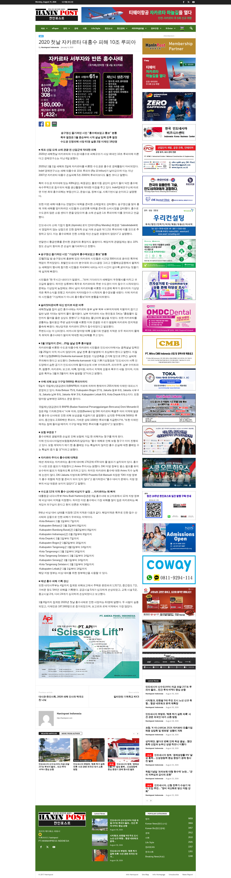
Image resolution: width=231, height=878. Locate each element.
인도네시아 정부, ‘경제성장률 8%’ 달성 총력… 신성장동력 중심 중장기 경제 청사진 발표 (123, 767)
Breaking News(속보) (154, 856)
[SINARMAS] (169, 440)
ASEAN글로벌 (138, 28)
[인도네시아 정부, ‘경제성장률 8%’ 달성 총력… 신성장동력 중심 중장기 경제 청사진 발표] (123, 750)
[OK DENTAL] (169, 190)
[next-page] (137, 733)
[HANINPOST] (169, 505)
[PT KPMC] (169, 158)
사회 (85, 28)
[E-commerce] (169, 285)
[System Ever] (169, 253)
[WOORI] (169, 222)
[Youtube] (193, 2)
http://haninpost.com (64, 718)
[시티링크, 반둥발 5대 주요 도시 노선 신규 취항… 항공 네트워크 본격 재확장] (100, 840)
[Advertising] (89, 645)
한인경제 (121, 28)
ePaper (55, 28)
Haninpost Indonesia (50, 47)
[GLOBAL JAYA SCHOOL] (169, 473)
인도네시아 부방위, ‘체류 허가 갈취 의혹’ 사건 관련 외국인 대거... (123, 853)
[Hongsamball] (169, 106)
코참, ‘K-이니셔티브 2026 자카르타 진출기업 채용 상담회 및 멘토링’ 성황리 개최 (169, 729)
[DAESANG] (169, 601)
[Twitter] (188, 2)
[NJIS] (169, 537)
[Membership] (169, 46)
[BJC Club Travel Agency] (169, 408)
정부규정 (155, 28)
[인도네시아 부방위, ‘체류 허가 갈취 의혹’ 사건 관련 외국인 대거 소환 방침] (89, 750)
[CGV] (169, 661)
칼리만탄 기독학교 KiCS (126, 696)
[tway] (169, 73)
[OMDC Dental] (169, 317)
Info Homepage (159, 874)
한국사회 (149, 852)
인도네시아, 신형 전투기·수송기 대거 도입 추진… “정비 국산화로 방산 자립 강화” (168, 788)
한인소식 (108, 28)
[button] (191, 28)
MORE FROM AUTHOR (71, 733)
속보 (43, 28)
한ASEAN (149, 847)
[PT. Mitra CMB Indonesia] (169, 350)
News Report (187, 874)
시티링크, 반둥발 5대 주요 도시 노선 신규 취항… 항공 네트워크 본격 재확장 (169, 702)
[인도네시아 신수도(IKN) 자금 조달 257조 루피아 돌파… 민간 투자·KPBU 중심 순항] (54, 750)
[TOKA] (169, 379)
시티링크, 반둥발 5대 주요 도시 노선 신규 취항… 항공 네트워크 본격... (124, 838)
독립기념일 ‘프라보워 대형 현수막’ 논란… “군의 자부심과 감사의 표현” (169, 773)
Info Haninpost (132, 874)
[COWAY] (169, 569)
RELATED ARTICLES (49, 733)
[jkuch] (169, 634)
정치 (65, 28)
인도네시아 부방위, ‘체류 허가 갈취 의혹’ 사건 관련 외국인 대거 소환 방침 (89, 767)
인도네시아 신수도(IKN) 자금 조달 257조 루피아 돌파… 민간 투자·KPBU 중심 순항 (54, 767)
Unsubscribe (174, 874)
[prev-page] (133, 733)
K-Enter (169, 28)
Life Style (95, 28)
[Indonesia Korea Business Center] (169, 132)
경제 (76, 28)
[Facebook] (184, 2)
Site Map (145, 874)
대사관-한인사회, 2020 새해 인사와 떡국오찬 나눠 (61, 698)
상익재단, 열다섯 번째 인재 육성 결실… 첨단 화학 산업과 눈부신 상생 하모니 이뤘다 (169, 743)
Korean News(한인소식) (82, 760)
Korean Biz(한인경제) (155, 828)
